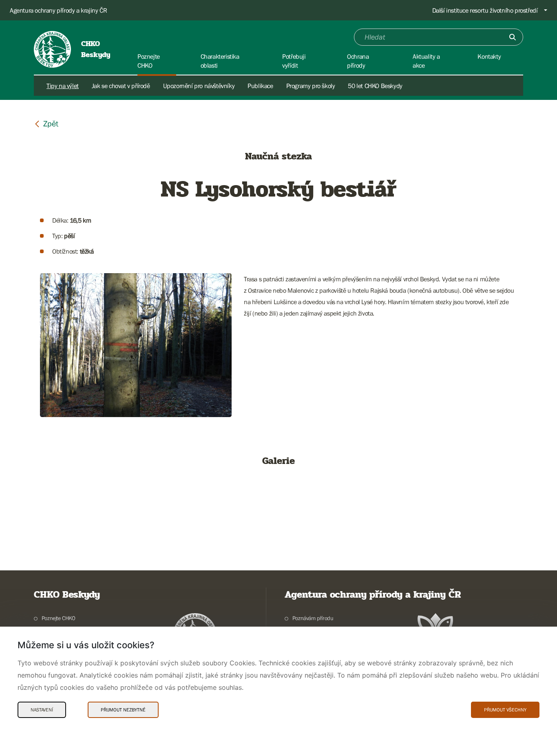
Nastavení (42, 710)
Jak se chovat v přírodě (121, 85)
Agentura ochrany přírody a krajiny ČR (58, 10)
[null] (46, 123)
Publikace (260, 85)
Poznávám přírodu (312, 618)
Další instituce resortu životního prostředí (485, 10)
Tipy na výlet (62, 85)
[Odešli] (512, 37)
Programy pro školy (310, 85)
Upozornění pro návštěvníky (199, 85)
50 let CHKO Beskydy (375, 85)
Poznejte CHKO (58, 618)
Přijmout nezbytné (123, 710)
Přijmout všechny (505, 710)
